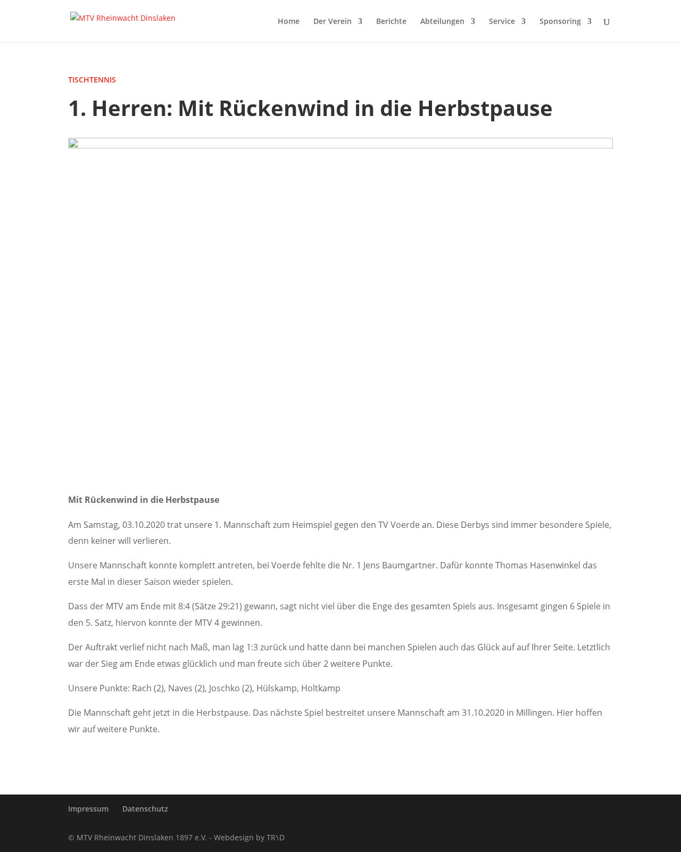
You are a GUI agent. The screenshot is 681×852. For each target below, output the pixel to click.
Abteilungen (442, 22)
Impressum (88, 809)
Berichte (391, 22)
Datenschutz (145, 809)
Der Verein (332, 22)
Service (502, 22)
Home (289, 22)
